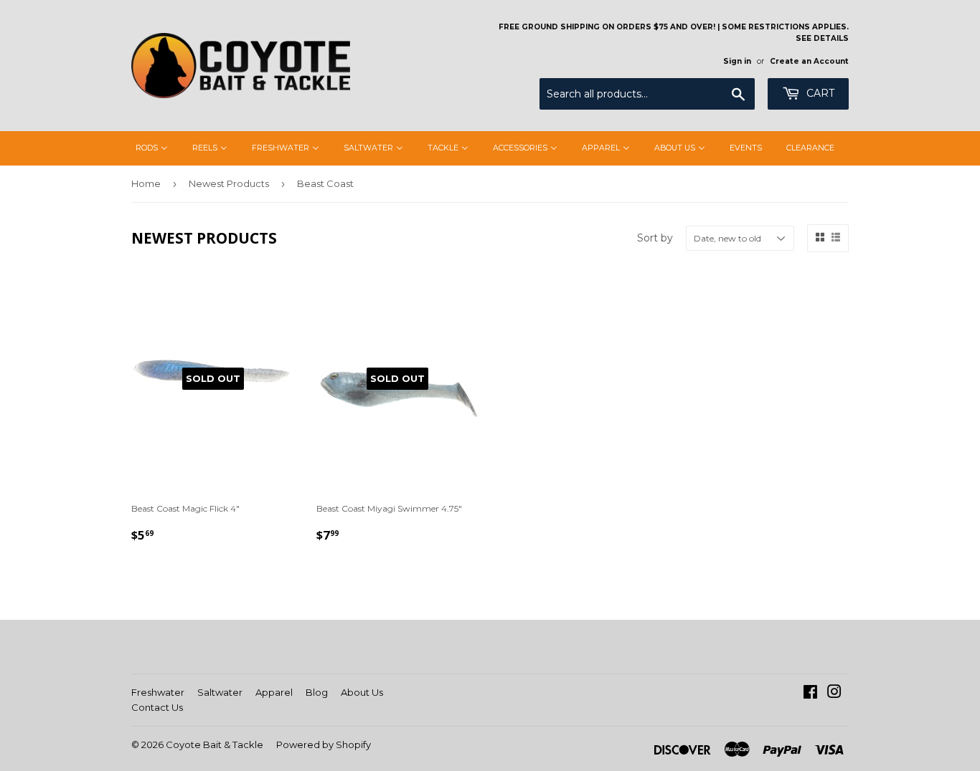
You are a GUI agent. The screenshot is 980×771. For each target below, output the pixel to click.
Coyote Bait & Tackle (214, 744)
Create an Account (809, 61)
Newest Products (229, 183)
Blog (317, 692)
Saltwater (219, 692)
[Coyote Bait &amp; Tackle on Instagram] (834, 694)
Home (146, 183)
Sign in (737, 61)
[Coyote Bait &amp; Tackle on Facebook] (810, 694)
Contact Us (157, 707)
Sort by (655, 237)
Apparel (274, 692)
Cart (819, 93)
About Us (362, 692)
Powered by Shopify (323, 744)
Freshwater (157, 692)
